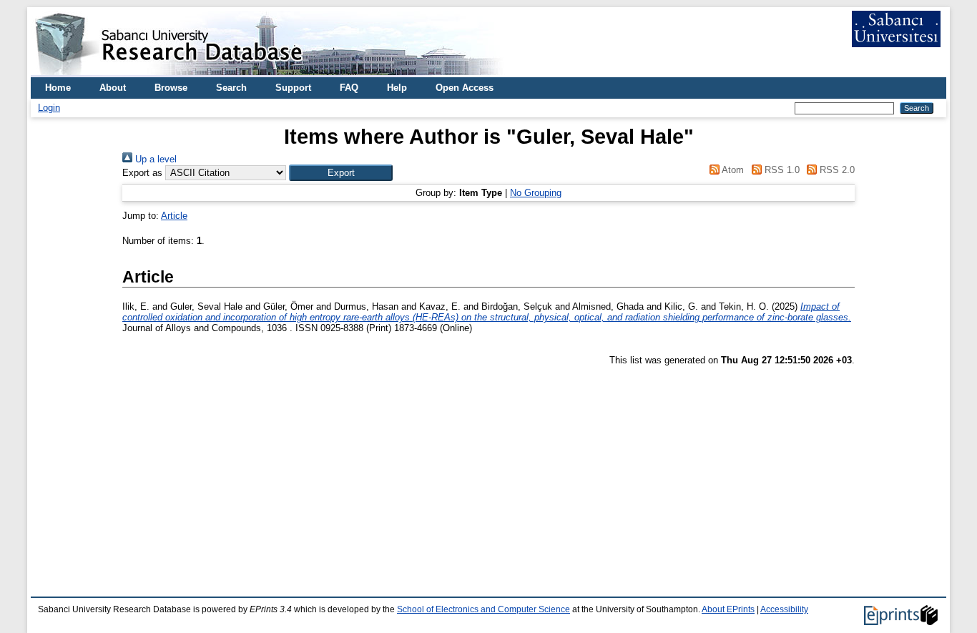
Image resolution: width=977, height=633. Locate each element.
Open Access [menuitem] (465, 87)
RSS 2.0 (836, 170)
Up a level (154, 159)
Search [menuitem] (231, 87)
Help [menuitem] (397, 87)
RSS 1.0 (780, 170)
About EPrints (728, 609)
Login (49, 107)
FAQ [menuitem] (349, 87)
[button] (341, 173)
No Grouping (535, 192)
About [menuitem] (112, 87)
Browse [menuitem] (170, 87)
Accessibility (784, 609)
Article (174, 215)
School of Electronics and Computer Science (483, 609)
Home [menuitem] (58, 87)
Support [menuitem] (293, 87)
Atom (732, 170)
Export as (142, 172)
